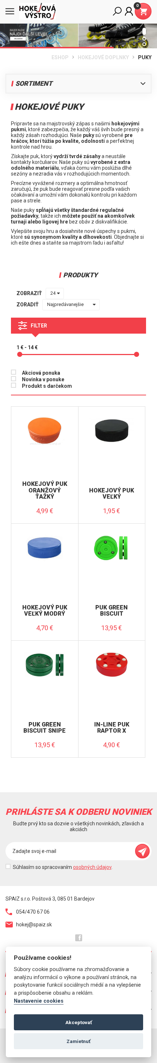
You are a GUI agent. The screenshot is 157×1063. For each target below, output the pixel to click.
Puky (145, 57)
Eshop (60, 57)
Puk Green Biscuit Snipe (44, 727)
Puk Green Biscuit (111, 610)
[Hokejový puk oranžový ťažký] (44, 417)
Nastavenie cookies (39, 1001)
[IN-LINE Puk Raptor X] (111, 651)
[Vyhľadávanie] (117, 11)
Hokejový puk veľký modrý (44, 610)
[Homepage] (40, 11)
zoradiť (27, 304)
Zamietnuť (78, 1041)
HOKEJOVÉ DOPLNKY (103, 57)
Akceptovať (78, 1022)
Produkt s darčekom (47, 386)
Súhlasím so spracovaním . (62, 867)
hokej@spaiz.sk (34, 924)
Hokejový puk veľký (111, 493)
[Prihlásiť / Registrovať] (129, 11)
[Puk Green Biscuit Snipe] (44, 651)
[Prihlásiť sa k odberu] (142, 851)
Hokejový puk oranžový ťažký (44, 490)
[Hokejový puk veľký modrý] (44, 534)
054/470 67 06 (33, 912)
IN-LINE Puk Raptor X (111, 727)
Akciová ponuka (41, 373)
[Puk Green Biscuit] (111, 534)
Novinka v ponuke (43, 379)
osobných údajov (92, 867)
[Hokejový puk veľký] (111, 417)
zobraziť (29, 293)
